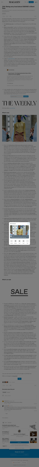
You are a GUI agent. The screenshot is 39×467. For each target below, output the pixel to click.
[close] (28, 223)
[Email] (19, 241)
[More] (27, 241)
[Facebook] (15, 241)
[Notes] (23, 241)
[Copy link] (11, 241)
